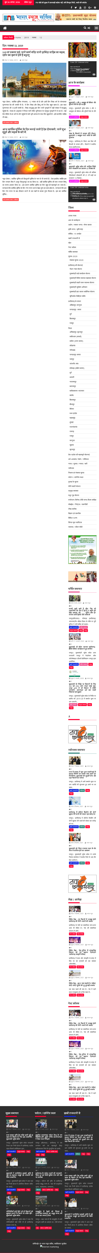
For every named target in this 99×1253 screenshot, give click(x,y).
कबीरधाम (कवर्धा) (75, 336)
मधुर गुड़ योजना (73, 495)
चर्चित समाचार (73, 251)
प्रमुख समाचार (84, 117)
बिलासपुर (73, 318)
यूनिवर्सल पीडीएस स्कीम (77, 296)
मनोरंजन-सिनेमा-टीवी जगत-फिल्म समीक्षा (82, 499)
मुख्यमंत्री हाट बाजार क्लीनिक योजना (82, 291)
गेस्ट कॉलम (72, 247)
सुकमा (72, 445)
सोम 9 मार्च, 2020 (76, 603)
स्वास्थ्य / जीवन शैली (75, 527)
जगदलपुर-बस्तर (75, 354)
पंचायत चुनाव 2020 (76, 260)
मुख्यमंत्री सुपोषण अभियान (78, 287)
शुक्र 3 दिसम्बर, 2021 (77, 945)
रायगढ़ (72, 431)
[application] (82, 69)
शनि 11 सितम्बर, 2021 (77, 161)
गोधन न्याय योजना (76, 269)
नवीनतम (71, 468)
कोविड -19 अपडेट (74, 233)
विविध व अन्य (72, 518)
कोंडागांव (72, 345)
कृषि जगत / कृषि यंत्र (75, 229)
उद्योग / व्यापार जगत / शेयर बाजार (80, 224)
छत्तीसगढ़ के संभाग (74, 301)
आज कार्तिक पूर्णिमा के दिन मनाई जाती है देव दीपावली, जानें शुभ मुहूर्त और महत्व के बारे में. (34, 131)
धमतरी (72, 377)
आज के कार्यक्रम (74, 117)
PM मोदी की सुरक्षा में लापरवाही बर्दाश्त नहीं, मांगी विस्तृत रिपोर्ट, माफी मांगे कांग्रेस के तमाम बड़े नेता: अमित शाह (42, 2)
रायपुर (72, 323)
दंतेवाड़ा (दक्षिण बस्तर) (77, 368)
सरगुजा (72, 440)
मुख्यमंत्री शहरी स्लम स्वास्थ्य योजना (82, 282)
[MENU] (96, 28)
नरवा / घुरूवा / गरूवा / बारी (77, 463)
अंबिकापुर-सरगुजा (76, 305)
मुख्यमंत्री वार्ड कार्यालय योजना (80, 273)
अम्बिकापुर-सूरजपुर (76, 332)
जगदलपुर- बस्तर (75, 309)
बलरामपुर (73, 386)
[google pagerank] (49, 1246)
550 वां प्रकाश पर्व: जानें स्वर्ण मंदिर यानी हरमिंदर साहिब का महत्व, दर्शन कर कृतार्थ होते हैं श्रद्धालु (33, 54)
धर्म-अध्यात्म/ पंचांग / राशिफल (10, 122)
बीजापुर (72, 404)
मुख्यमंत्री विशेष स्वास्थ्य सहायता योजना (83, 278)
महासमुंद (72, 417)
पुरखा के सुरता (73, 481)
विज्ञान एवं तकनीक (74, 513)
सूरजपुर (72, 449)
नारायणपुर (73, 381)
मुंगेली (71, 422)
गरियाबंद (72, 350)
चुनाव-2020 (72, 256)
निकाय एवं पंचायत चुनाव (76, 472)
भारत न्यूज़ (24, 60)
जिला (70, 328)
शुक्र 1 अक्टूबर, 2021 (77, 97)
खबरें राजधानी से (74, 238)
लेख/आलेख (72, 508)
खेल (69, 242)
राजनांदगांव (73, 426)
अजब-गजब (72, 215)
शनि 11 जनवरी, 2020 (77, 641)
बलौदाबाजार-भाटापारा (77, 390)
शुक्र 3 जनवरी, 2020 (77, 678)
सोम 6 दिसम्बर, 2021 (77, 806)
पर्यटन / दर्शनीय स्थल (75, 477)
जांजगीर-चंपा (74, 363)
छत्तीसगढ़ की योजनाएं (75, 265)
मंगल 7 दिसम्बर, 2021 (77, 766)
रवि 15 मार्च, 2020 (42, 1129)
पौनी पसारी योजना (74, 486)
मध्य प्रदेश (73, 413)
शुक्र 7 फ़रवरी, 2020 (43, 1167)
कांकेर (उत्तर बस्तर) (76, 341)
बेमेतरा (72, 408)
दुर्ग (71, 314)
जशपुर (72, 359)
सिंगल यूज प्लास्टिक (75, 522)
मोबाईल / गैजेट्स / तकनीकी (78, 504)
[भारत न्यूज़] (5, 27)
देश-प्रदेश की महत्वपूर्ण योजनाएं (79, 454)
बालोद (72, 395)
